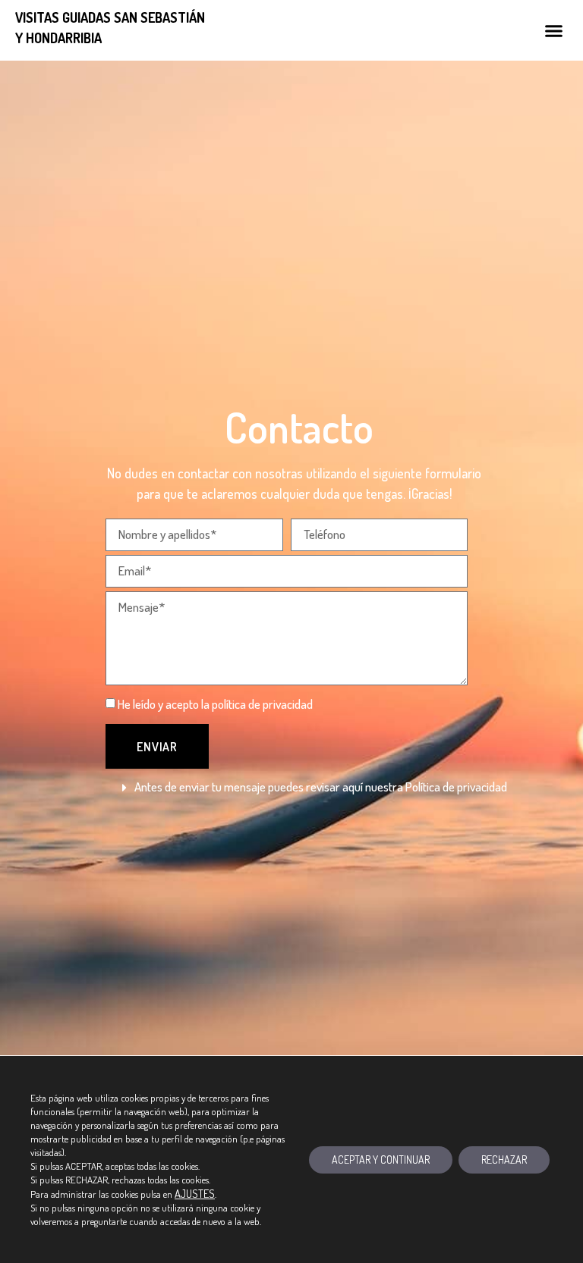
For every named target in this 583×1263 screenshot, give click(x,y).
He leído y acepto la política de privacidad (215, 704)
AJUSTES (195, 1193)
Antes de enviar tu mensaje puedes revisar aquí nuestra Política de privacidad (320, 786)
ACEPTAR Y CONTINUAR (381, 1159)
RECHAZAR (504, 1159)
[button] (553, 30)
